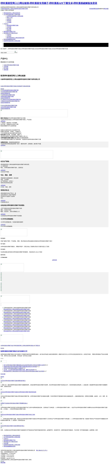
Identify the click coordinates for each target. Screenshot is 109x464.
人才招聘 (9, 22)
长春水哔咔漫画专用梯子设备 (11, 65)
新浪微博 (91, 8)
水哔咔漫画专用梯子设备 (7, 96)
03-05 (35, 369)
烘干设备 (9, 28)
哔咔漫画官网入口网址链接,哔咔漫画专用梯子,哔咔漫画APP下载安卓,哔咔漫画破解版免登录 (49, 3)
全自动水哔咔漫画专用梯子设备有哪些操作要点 (13, 380)
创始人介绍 (9, 17)
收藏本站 (101, 8)
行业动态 (9, 34)
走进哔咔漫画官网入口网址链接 (15, 16)
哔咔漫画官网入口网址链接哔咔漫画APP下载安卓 (27, 345)
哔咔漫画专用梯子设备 (12, 25)
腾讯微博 (96, 8)
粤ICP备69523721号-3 (41, 450)
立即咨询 (3, 121)
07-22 (38, 366)
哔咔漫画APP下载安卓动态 (11, 33)
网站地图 (106, 8)
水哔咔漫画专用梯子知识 (7, 345)
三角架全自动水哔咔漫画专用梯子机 (10, 101)
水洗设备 (9, 27)
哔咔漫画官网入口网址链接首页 (12, 13)
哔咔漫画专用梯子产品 (9, 31)
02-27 (45, 371)
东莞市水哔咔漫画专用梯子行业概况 (13, 368)
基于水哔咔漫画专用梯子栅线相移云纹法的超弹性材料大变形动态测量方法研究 (24, 365)
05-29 (24, 368)
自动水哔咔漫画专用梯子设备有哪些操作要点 (12, 425)
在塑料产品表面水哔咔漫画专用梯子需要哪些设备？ (14, 403)
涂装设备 (9, 30)
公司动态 (9, 36)
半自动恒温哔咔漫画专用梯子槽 (9, 91)
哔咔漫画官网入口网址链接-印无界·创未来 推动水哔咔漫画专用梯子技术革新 (24, 371)
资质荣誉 (9, 20)
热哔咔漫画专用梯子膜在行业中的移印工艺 (14, 351)
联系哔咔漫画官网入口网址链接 (12, 40)
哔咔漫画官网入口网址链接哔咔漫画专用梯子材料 (17, 309)
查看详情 (7, 93)
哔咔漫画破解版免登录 (9, 39)
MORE (2, 88)
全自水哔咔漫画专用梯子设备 (8, 107)
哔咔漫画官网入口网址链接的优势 (15, 37)
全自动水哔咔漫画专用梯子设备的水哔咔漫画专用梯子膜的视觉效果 (18, 392)
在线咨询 (3, 93)
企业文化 (9, 19)
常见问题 (3, 374)
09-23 (46, 365)
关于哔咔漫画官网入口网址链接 (12, 14)
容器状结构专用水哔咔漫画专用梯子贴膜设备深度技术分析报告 (20, 366)
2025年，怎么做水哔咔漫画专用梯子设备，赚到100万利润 (19, 369)
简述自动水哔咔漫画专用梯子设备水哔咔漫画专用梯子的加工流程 (18, 414)
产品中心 (6, 23)
